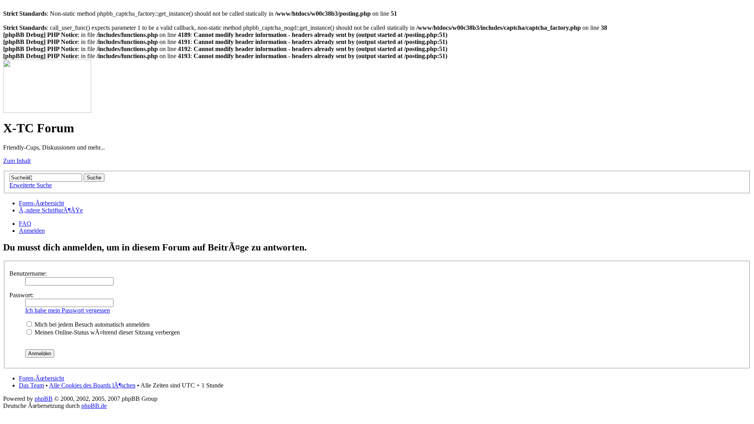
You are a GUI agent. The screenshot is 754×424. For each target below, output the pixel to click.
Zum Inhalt (17, 160)
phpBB (44, 398)
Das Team (31, 385)
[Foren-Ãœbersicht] (47, 110)
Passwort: (21, 295)
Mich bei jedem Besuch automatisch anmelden (91, 324)
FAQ (25, 223)
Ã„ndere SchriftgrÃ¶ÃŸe (51, 210)
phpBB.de (94, 405)
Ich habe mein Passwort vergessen (67, 310)
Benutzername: (28, 273)
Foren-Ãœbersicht (41, 203)
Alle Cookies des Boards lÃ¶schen (92, 385)
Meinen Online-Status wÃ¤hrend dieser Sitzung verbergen (106, 332)
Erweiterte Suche (30, 185)
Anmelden (32, 230)
